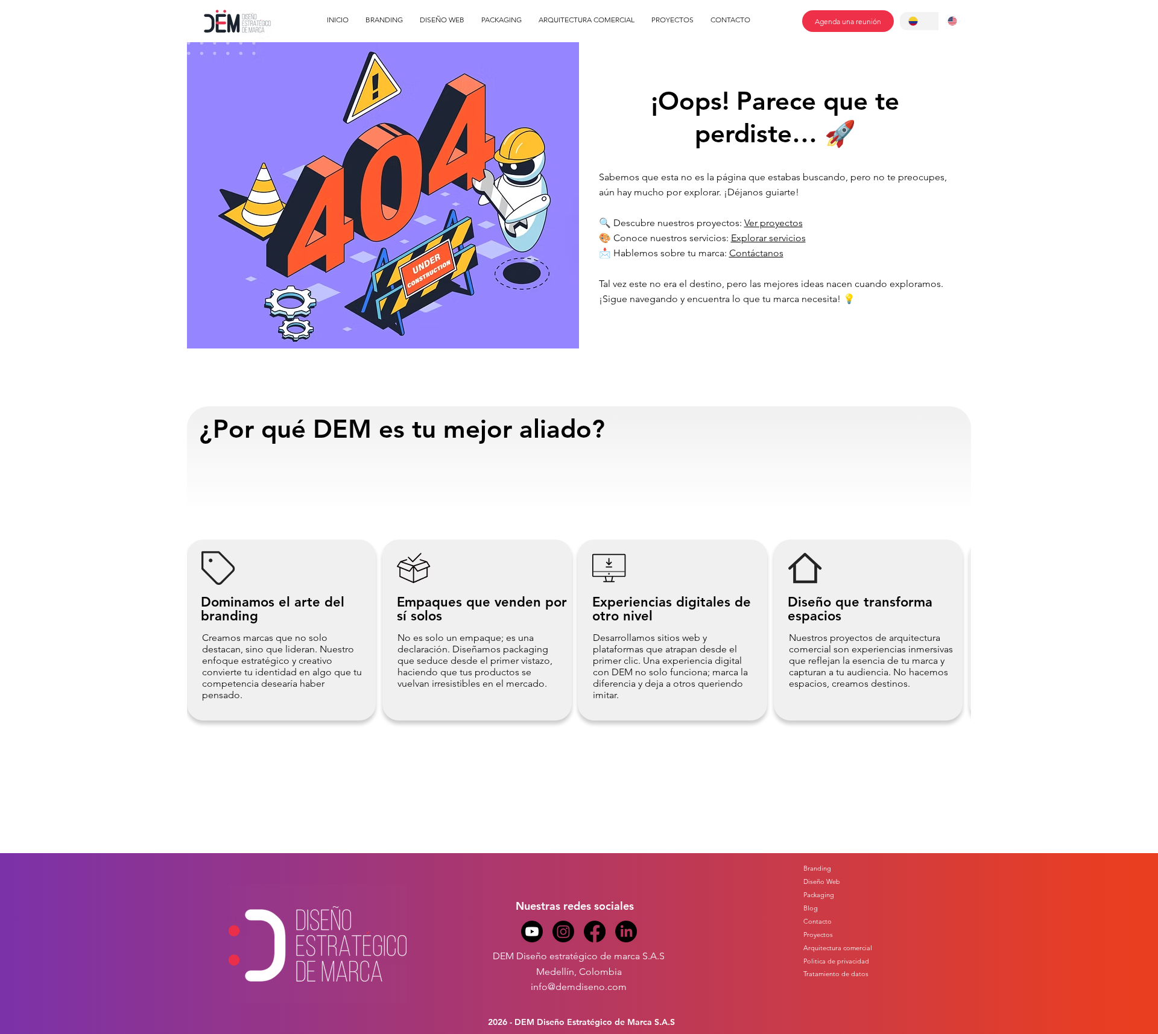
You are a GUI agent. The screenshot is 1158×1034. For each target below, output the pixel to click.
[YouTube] (532, 931)
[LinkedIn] (626, 931)
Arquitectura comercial (837, 948)
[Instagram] (563, 931)
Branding (817, 868)
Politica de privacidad (836, 961)
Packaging (818, 895)
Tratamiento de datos (835, 973)
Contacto (817, 921)
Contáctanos (756, 253)
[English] (958, 21)
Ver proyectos (773, 223)
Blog (810, 908)
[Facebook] (595, 931)
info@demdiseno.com (579, 986)
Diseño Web (821, 881)
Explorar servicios (768, 238)
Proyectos (818, 934)
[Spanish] (919, 21)
